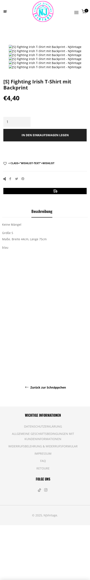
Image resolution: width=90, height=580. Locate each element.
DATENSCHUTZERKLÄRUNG (43, 426)
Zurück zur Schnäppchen (48, 387)
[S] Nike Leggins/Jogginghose (16, 313)
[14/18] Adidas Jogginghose (23, 356)
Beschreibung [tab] (41, 211)
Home (9, 34)
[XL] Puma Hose (42, 324)
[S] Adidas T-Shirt (67, 356)
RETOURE (43, 468)
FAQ (43, 461)
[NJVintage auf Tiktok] (40, 490)
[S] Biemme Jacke (60, 324)
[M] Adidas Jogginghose (79, 322)
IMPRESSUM (43, 453)
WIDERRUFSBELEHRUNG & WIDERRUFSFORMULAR (43, 446)
